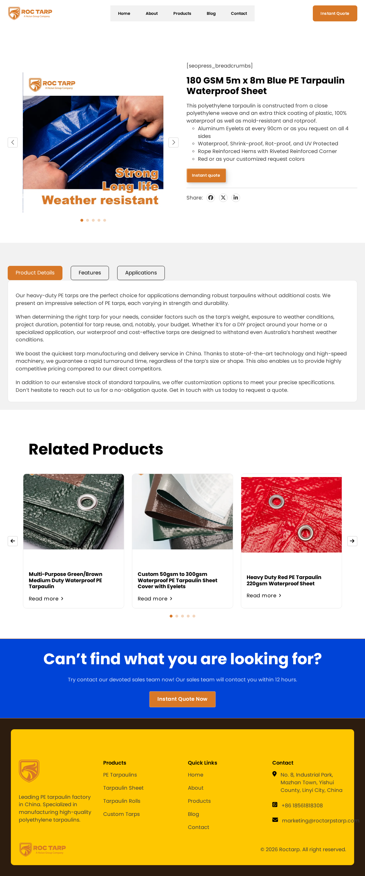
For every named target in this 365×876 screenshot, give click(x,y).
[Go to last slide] (13, 142)
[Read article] (73, 545)
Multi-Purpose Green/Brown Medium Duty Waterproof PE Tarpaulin (65, 580)
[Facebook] (210, 197)
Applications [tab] (141, 273)
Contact (239, 13)
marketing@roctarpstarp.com (321, 820)
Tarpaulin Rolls (121, 800)
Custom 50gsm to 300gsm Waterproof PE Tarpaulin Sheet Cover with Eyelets (177, 580)
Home (124, 13)
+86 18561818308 (302, 805)
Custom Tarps (121, 814)
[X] (223, 197)
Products (182, 13)
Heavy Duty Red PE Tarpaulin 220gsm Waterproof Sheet (284, 580)
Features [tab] (90, 273)
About (152, 13)
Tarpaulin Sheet (123, 787)
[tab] (81, 220)
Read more (44, 598)
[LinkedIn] (236, 197)
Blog (211, 13)
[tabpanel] (182, 341)
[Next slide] (174, 142)
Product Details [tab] (35, 273)
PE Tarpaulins (120, 774)
